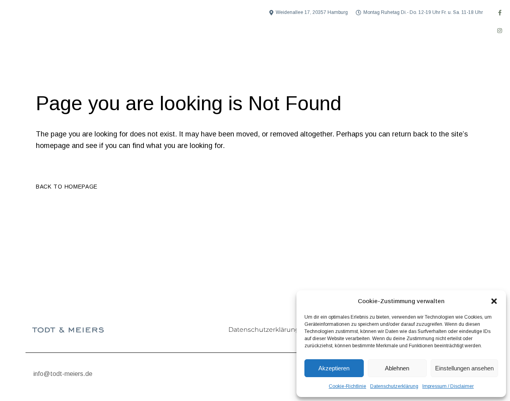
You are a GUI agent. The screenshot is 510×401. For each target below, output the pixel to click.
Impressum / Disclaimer (448, 386)
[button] (494, 301)
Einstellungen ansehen (464, 368)
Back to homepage (67, 186)
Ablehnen (397, 368)
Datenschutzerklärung (394, 386)
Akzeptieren (333, 368)
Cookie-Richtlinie (347, 386)
